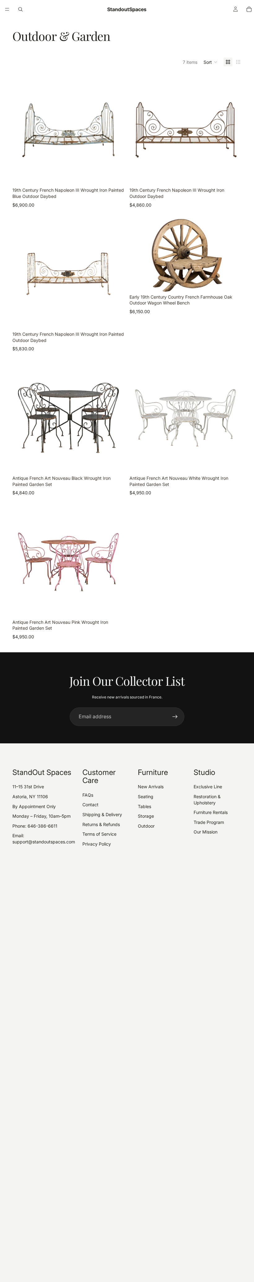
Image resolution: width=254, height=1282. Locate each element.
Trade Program (209, 822)
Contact (90, 804)
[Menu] (7, 9)
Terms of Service (99, 834)
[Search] (20, 9)
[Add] (114, 176)
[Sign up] (175, 716)
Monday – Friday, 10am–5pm (41, 816)
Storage (146, 816)
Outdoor (146, 826)
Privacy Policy (96, 844)
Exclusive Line (208, 786)
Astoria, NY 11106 (30, 796)
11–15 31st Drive (28, 786)
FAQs (87, 795)
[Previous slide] (21, 130)
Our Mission (205, 831)
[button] (210, 62)
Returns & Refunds (101, 824)
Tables (144, 806)
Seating (145, 796)
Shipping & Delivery (102, 814)
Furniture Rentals (211, 812)
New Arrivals (151, 786)
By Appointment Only (34, 806)
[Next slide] (115, 130)
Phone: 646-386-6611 (34, 826)
